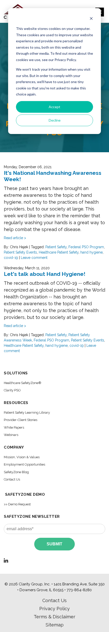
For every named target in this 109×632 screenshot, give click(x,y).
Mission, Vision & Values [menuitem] (22, 457)
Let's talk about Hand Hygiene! (44, 274)
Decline (55, 120)
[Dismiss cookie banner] (91, 19)
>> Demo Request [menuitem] (17, 504)
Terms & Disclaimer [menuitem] (54, 616)
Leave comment (34, 258)
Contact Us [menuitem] (12, 479)
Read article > (15, 238)
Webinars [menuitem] (11, 435)
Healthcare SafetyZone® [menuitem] (22, 383)
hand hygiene (91, 252)
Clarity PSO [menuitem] (12, 390)
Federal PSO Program (86, 247)
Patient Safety (56, 247)
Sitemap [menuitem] (55, 624)
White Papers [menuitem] (14, 427)
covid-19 (11, 258)
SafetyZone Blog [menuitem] (16, 472)
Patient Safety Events (20, 252)
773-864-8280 (79, 590)
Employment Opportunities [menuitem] (24, 464)
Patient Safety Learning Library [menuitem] (27, 412)
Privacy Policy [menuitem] (54, 608)
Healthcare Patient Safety (59, 252)
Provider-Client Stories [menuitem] (20, 420)
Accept (54, 107)
